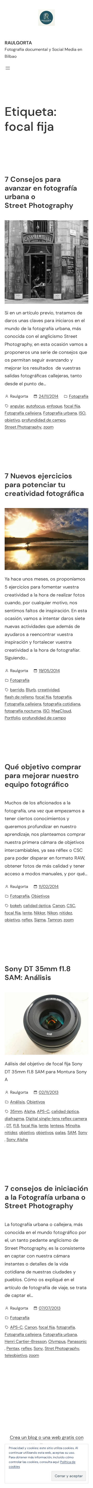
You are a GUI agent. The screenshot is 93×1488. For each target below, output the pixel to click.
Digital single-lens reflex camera (56, 1118)
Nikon (52, 912)
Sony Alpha (17, 1139)
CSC (71, 905)
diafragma (14, 1118)
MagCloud (61, 711)
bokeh (15, 905)
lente (27, 912)
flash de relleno (19, 697)
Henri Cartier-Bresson (26, 1341)
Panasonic (77, 1341)
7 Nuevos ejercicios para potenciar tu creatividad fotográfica (44, 485)
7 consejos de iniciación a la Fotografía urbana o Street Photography (46, 1197)
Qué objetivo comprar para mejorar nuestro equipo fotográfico (43, 776)
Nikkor (39, 912)
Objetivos (40, 896)
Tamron (55, 919)
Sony (82, 1132)
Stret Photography (62, 1348)
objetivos (44, 1132)
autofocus (35, 406)
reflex (27, 919)
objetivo (12, 420)
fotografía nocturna (23, 711)
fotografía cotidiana (61, 704)
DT (8, 1125)
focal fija (72, 406)
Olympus (57, 1341)
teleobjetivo (16, 1355)
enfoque (54, 406)
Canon (58, 905)
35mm (16, 1111)
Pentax (12, 1348)
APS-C (43, 1111)
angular (17, 406)
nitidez (65, 912)
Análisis (17, 1102)
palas (60, 1132)
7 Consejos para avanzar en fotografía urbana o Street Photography (41, 192)
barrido (17, 689)
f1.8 (16, 1125)
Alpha (29, 1111)
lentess (57, 1125)
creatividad (48, 689)
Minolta (73, 1125)
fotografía (62, 697)
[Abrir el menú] (8, 68)
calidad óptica (37, 905)
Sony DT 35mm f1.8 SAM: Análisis (38, 973)
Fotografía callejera (23, 413)
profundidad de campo (43, 420)
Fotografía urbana (60, 413)
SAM (71, 1132)
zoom (48, 427)
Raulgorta (18, 43)
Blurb (31, 689)
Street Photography (23, 427)
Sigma (40, 919)
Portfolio (12, 718)
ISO (82, 413)
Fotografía (78, 396)
